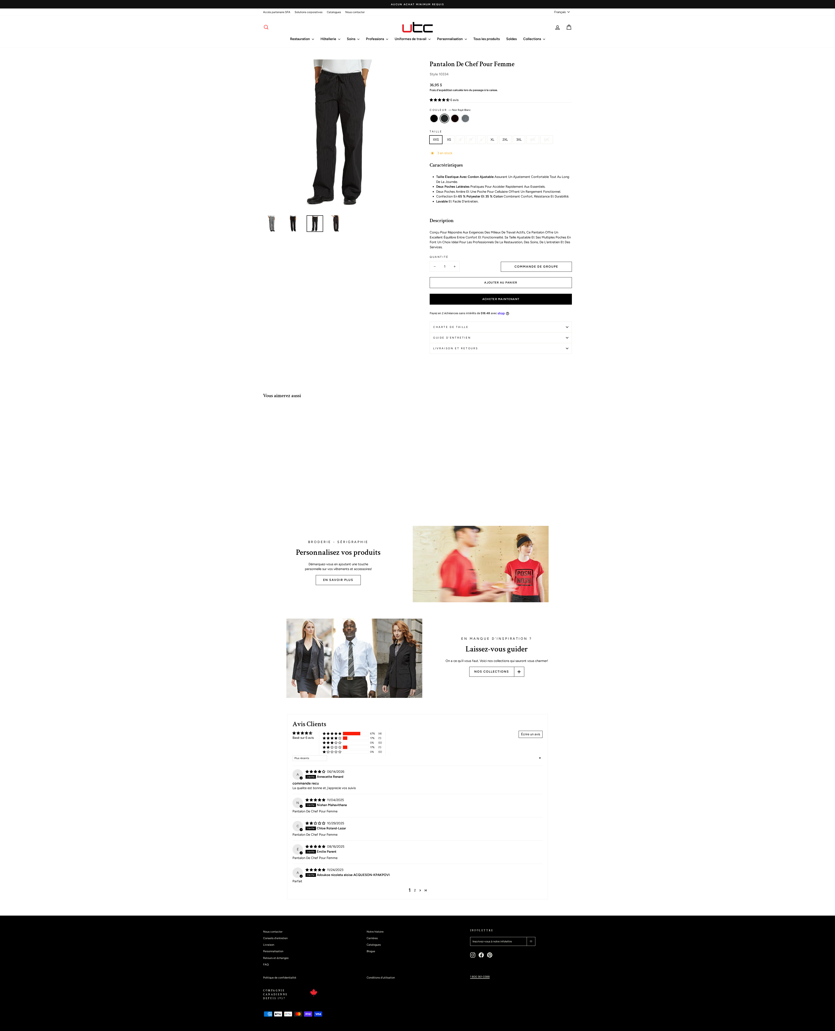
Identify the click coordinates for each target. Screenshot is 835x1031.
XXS (436, 140)
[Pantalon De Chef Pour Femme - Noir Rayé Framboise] (278, 500)
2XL (505, 140)
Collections (532, 39)
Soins (351, 39)
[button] (440, 100)
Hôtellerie (329, 39)
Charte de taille (451, 327)
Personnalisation (450, 39)
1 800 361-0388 (480, 976)
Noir (434, 118)
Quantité (439, 256)
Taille (436, 131)
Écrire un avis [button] (530, 734)
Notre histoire (375, 931)
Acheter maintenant (500, 299)
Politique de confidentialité (279, 977)
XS (449, 140)
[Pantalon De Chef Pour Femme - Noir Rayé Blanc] (272, 500)
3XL (519, 140)
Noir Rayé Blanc (444, 118)
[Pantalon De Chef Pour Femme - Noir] (266, 500)
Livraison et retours (455, 348)
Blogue (371, 951)
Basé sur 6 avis (303, 738)
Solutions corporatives (308, 12)
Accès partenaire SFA (276, 12)
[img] (316, 772)
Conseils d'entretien (275, 938)
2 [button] (415, 890)
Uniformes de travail (411, 39)
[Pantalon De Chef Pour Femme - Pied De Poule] (284, 500)
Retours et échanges (276, 958)
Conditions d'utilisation (381, 977)
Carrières (372, 938)
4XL (533, 140)
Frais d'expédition (441, 90)
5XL (546, 140)
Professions (375, 39)
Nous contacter (355, 12)
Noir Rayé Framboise (455, 118)
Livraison (268, 944)
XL (492, 140)
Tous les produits (486, 39)
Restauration (300, 39)
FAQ (266, 964)
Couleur (450, 109)
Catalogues (334, 12)
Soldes (511, 39)
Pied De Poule (465, 118)
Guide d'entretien (452, 337)
